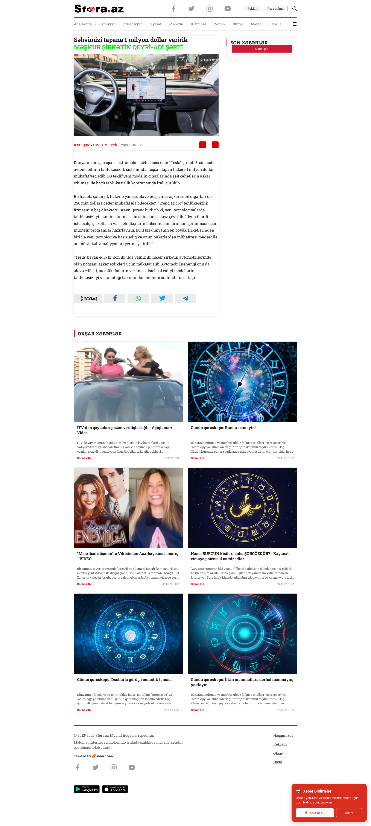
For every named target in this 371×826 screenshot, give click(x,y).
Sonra (349, 812)
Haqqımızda (283, 735)
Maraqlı (257, 24)
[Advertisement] (261, 75)
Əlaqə (278, 753)
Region (219, 24)
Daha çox (261, 48)
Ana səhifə (83, 24)
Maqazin (176, 24)
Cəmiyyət (107, 24)
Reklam (253, 8)
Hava (277, 761)
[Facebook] (173, 8)
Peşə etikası (276, 8)
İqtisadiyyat (132, 24)
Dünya (238, 24)
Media (276, 24)
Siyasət (155, 24)
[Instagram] (209, 8)
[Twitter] (191, 8)
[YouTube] (227, 8)
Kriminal (198, 24)
